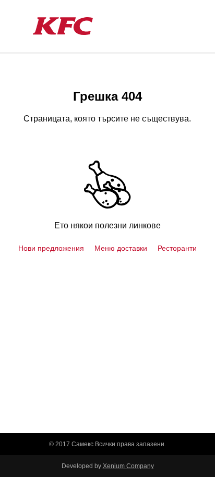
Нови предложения (51, 248)
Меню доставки (120, 248)
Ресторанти (177, 248)
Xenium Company (128, 466)
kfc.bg (62, 26)
